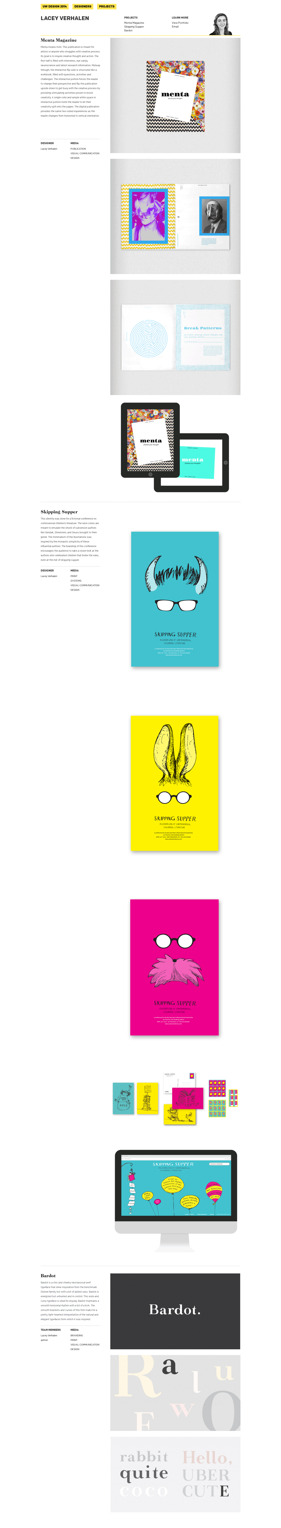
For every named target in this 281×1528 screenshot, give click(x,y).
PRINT (74, 576)
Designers (82, 6)
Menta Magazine (134, 23)
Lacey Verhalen (49, 149)
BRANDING (77, 1335)
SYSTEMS (76, 581)
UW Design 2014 (55, 6)
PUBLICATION (78, 149)
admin (44, 1340)
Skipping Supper (134, 27)
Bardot (128, 30)
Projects (107, 6)
